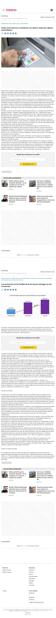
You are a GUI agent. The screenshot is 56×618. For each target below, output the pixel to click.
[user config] (51, 10)
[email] (13, 33)
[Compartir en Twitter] (10, 33)
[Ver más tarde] (2, 33)
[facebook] (8, 33)
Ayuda (46, 610)
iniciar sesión (24, 255)
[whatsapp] (5, 33)
